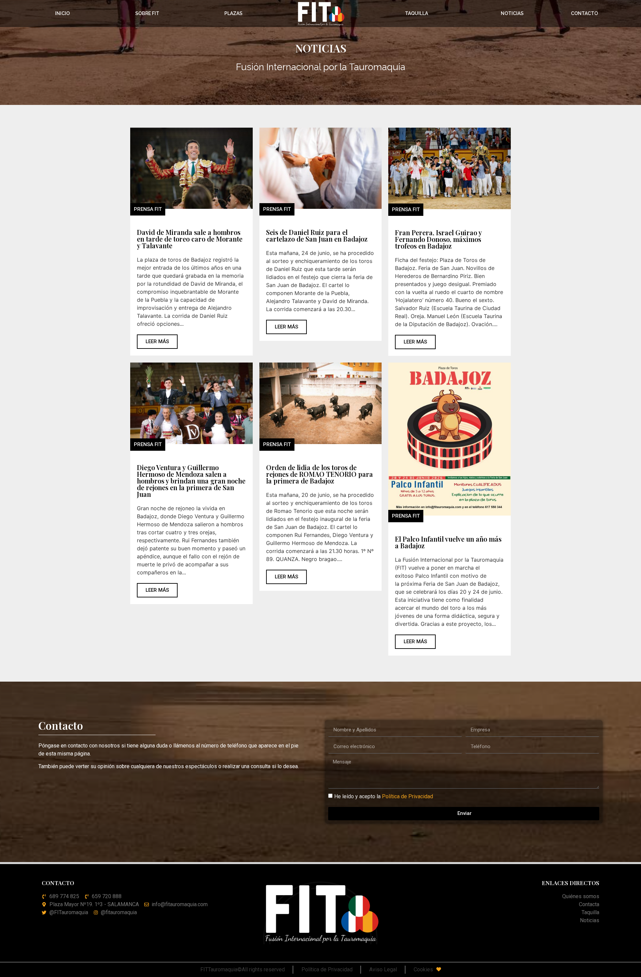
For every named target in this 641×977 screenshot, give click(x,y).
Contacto (584, 13)
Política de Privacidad (407, 796)
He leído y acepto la (383, 796)
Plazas (233, 13)
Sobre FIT (147, 13)
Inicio (62, 13)
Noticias (512, 13)
